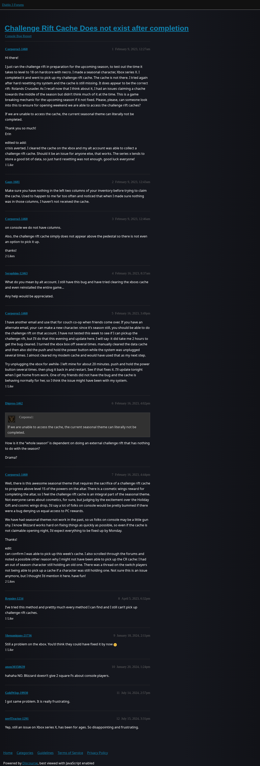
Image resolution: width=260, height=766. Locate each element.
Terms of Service (70, 753)
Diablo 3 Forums (13, 5)
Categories (25, 753)
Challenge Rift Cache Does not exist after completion (97, 28)
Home (8, 753)
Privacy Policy (97, 753)
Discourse (30, 763)
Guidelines (45, 753)
